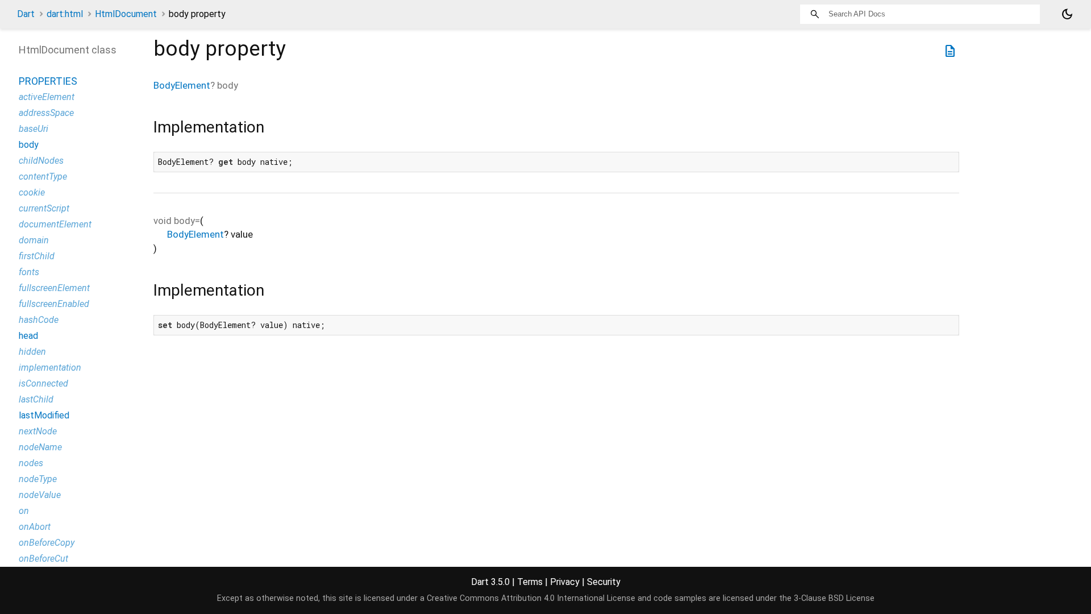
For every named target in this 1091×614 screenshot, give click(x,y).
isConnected (43, 383)
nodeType (38, 479)
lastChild (36, 399)
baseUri (33, 128)
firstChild (37, 256)
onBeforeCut (43, 558)
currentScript (44, 208)
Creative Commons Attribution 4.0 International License (531, 598)
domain (34, 240)
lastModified (44, 415)
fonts (29, 272)
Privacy (565, 581)
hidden (32, 351)
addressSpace (46, 112)
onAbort (35, 526)
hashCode (39, 319)
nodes (31, 463)
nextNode (38, 431)
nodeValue (40, 494)
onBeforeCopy (46, 542)
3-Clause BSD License (834, 598)
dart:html (65, 14)
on (24, 510)
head (28, 335)
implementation (50, 367)
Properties (48, 81)
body (29, 144)
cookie (32, 192)
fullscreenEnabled (54, 303)
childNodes (41, 160)
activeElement (46, 97)
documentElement (55, 224)
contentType (43, 176)
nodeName (40, 447)
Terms (530, 581)
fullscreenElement (54, 288)
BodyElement (181, 85)
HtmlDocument (126, 14)
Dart (26, 14)
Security (604, 581)
